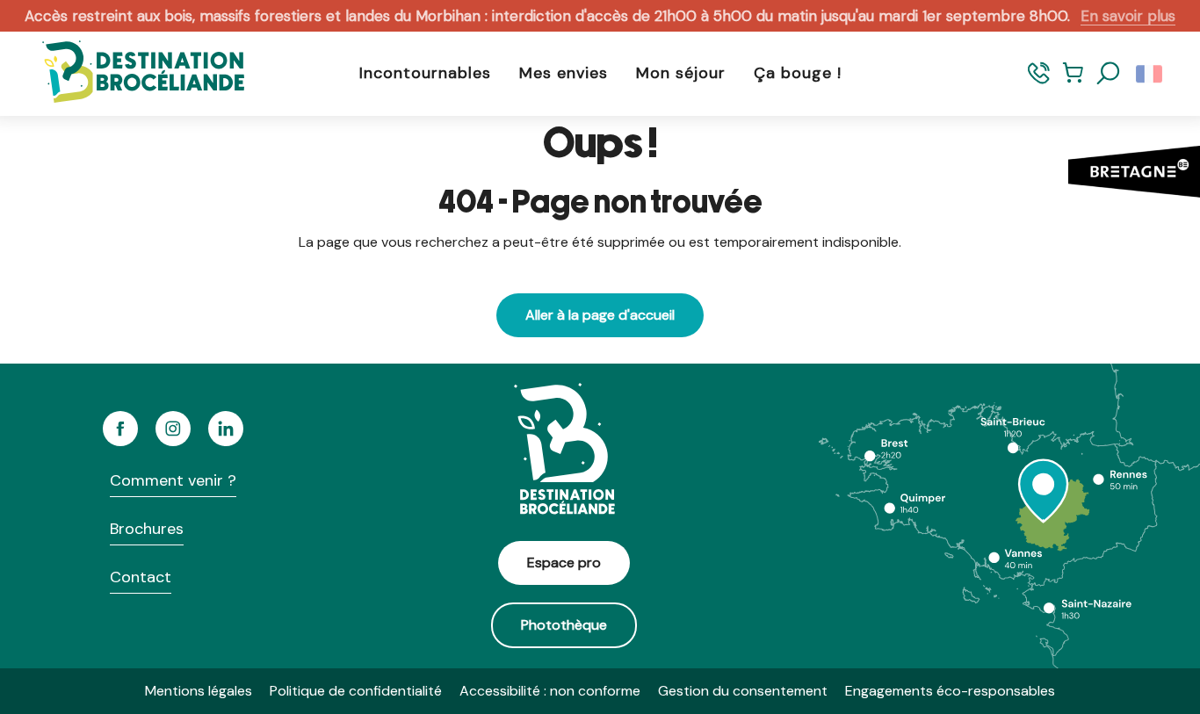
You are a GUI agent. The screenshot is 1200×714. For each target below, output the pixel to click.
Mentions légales (198, 691)
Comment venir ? (173, 480)
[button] (1108, 73)
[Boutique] (1073, 81)
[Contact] (1039, 81)
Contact (140, 577)
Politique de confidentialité (356, 691)
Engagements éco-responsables (950, 691)
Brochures (147, 528)
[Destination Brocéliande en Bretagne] (130, 73)
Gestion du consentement (743, 691)
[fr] (1150, 73)
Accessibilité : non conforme (549, 691)
